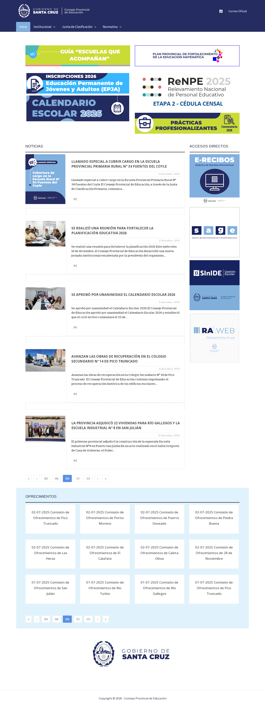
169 (56, 478)
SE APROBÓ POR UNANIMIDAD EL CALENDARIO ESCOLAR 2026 (123, 294)
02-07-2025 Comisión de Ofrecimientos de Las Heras (50, 553)
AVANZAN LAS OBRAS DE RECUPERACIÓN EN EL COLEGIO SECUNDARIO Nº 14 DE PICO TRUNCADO (118, 358)
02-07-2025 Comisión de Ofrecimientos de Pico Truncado (50, 518)
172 (88, 478)
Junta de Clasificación (77, 27)
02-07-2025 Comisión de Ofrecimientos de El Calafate (105, 553)
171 (78, 478)
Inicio (23, 27)
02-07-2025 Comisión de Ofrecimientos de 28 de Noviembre (214, 553)
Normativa (110, 27)
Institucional (42, 27)
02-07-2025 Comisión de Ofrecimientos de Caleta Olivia (159, 553)
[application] (53, 27)
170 (67, 478)
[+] (75, 199)
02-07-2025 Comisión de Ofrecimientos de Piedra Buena (214, 518)
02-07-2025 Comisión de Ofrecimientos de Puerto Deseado (159, 518)
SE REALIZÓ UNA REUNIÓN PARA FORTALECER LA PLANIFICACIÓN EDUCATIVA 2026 (112, 230)
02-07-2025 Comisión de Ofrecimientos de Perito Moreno (105, 518)
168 (46, 478)
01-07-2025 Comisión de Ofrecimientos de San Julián (50, 588)
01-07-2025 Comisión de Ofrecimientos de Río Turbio (105, 588)
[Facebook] (221, 11)
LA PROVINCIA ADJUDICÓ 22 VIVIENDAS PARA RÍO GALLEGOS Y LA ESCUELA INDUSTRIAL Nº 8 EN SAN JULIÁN (125, 425)
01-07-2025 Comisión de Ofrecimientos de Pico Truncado (214, 588)
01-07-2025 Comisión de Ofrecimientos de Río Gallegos (159, 588)
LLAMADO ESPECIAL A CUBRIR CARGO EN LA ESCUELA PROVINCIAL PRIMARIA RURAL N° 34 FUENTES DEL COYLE (119, 164)
